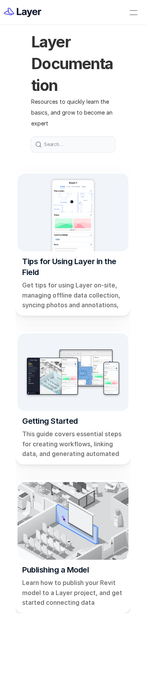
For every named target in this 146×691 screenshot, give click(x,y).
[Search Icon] (73, 144)
